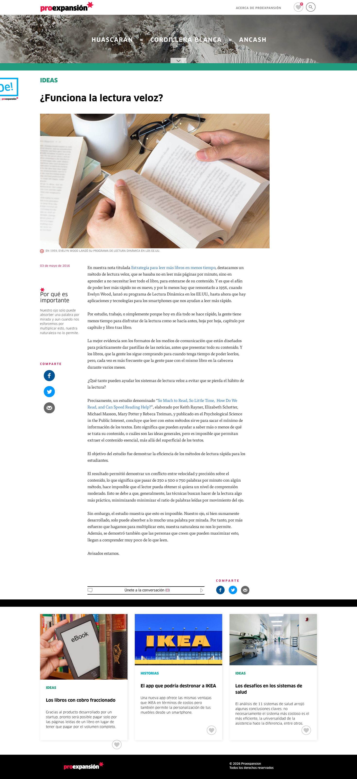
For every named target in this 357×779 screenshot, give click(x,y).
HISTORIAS (150, 673)
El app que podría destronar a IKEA (178, 686)
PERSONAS (319, 452)
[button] (327, 407)
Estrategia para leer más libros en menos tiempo (173, 267)
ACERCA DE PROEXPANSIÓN (258, 8)
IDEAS (49, 81)
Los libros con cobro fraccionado (80, 700)
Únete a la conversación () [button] (147, 590)
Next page (339, 637)
